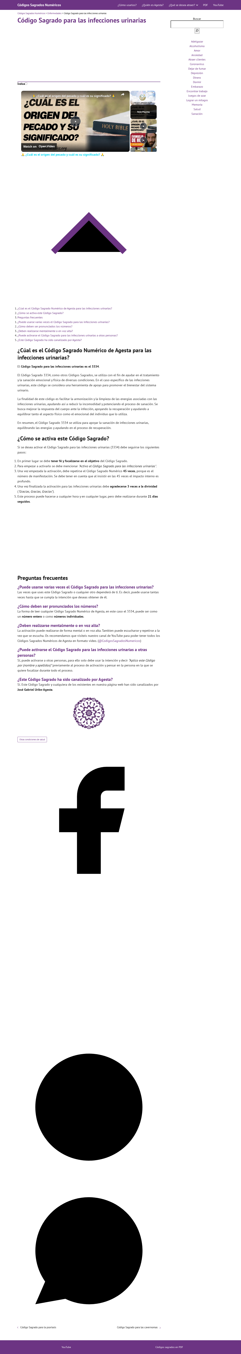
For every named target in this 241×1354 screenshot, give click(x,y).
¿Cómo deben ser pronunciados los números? (44, 326)
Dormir (197, 82)
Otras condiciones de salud (32, 739)
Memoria (197, 104)
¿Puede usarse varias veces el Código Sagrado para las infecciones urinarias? (63, 322)
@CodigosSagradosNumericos (119, 641)
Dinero (197, 77)
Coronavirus (197, 64)
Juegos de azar (197, 95)
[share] (122, 94)
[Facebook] (88, 890)
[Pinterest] (88, 1177)
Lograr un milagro (197, 100)
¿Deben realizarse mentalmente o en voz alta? (45, 331)
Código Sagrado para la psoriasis (38, 1327)
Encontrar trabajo (197, 91)
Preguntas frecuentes (30, 317)
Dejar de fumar (197, 68)
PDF (205, 5)
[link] (26, 96)
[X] (88, 1034)
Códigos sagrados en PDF (169, 1347)
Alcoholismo (197, 46)
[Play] (143, 126)
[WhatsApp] (88, 1321)
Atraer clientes (197, 59)
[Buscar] (197, 31)
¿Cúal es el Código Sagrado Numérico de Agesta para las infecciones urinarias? (64, 308)
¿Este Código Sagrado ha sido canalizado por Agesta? (49, 340)
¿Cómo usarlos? (127, 5)
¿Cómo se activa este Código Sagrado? (40, 313)
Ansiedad (197, 55)
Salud (197, 109)
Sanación (197, 113)
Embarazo (197, 86)
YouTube (218, 5)
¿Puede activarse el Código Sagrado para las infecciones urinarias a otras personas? (67, 335)
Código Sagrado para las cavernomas (137, 1327)
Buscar (197, 18)
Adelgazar (197, 41)
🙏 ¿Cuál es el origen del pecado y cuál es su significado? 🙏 (73, 96)
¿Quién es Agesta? (153, 5)
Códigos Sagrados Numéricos (39, 5)
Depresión (197, 73)
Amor (197, 50)
